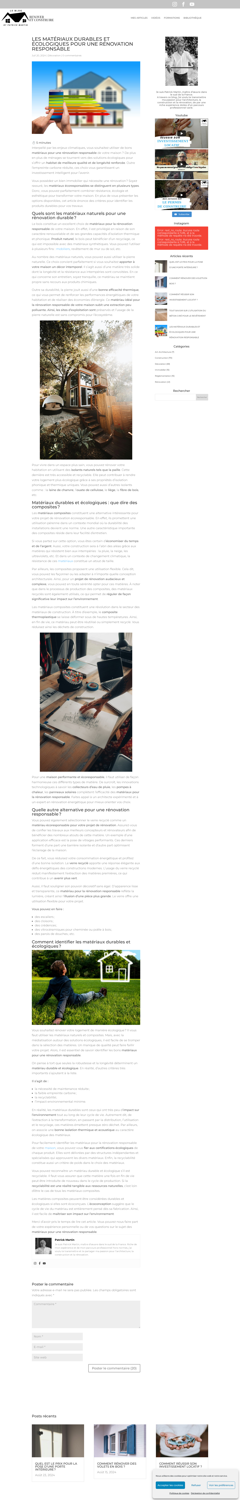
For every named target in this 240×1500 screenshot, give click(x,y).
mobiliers (63, 249)
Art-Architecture (163, 352)
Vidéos (155, 17)
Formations (172, 17)
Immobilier (160, 370)
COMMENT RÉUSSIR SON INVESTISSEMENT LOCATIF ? (180, 1465)
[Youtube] (44, 1263)
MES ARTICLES (139, 17)
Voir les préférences (221, 1485)
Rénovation (160, 382)
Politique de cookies (179, 1493)
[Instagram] (35, 1263)
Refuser (196, 1485)
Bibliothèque (192, 17)
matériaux (65, 561)
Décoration (54, 55)
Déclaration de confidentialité (205, 1493)
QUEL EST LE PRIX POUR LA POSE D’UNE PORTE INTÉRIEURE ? (56, 1466)
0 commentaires (72, 55)
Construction (161, 358)
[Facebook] (39, 1263)
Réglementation (163, 376)
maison (50, 1148)
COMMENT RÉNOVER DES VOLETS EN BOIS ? (116, 1465)
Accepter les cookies (170, 1485)
